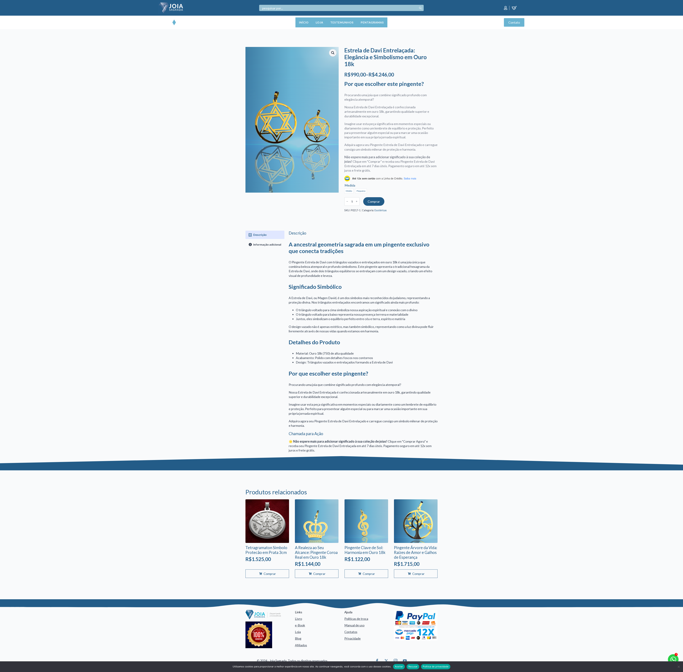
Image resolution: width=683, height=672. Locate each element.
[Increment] (357, 201)
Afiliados (301, 645)
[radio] (348, 190)
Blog (298, 638)
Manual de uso (354, 625)
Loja (319, 22)
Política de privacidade (436, 666)
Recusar (413, 666)
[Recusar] (678, 666)
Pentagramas (372, 22)
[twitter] (386, 660)
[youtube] (404, 660)
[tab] (264, 235)
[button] (333, 53)
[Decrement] (347, 201)
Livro (298, 619)
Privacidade (352, 638)
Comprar (374, 201)
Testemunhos (342, 22)
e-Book (300, 625)
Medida (350, 185)
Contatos (350, 632)
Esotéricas (381, 210)
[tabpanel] (363, 342)
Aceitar (399, 666)
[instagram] (395, 660)
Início (304, 22)
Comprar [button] (270, 574)
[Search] (420, 8)
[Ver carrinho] (514, 8)
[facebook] (377, 660)
